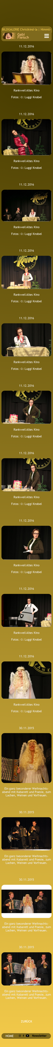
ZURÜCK (26, 1021)
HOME (9, 1036)
